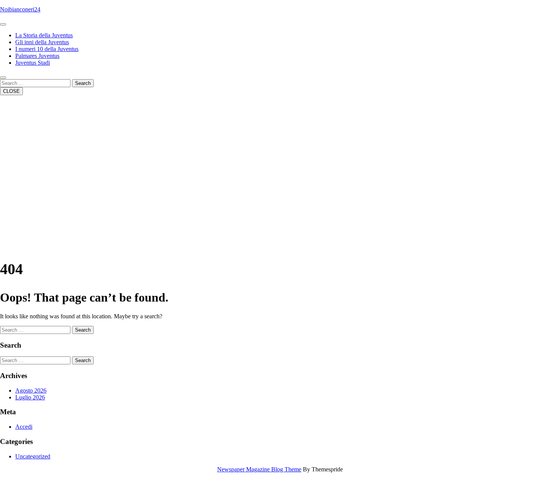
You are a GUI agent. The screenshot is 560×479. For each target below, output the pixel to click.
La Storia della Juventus (44, 35)
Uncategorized (32, 456)
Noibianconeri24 (20, 9)
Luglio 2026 (30, 397)
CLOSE (11, 91)
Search (83, 83)
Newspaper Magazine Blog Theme (259, 469)
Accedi (23, 426)
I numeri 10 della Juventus (46, 49)
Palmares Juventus (37, 56)
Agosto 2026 (30, 390)
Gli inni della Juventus (42, 42)
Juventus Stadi (32, 62)
